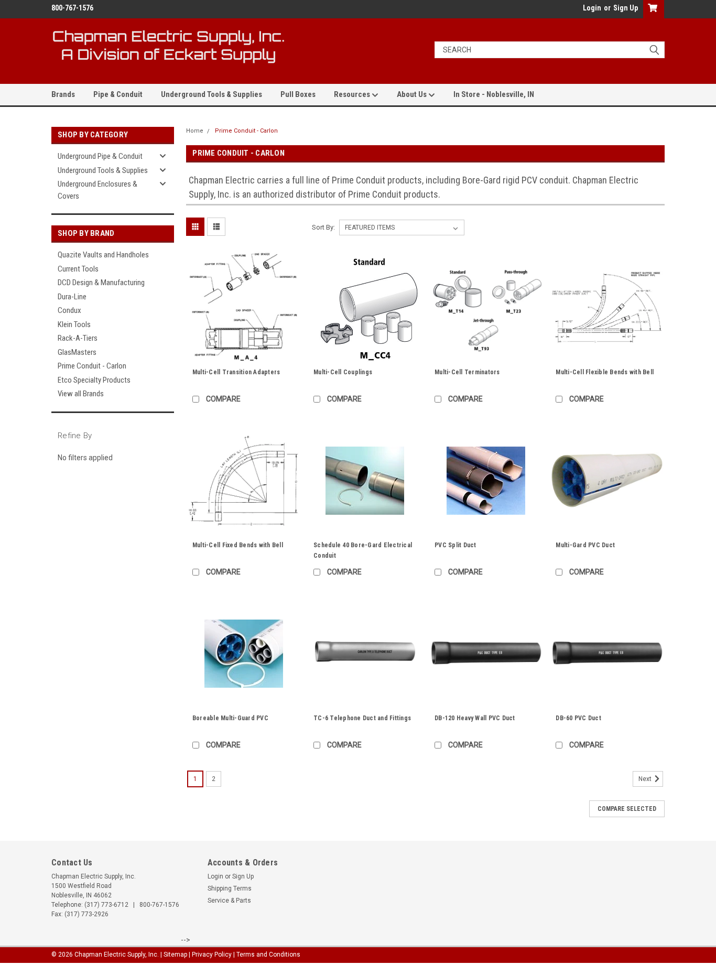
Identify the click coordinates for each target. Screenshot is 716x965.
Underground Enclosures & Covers (97, 190)
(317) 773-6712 (106, 904)
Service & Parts (229, 900)
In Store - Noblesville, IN (493, 94)
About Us (412, 94)
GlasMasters (77, 352)
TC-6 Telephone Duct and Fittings (362, 718)
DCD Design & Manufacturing (101, 282)
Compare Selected (627, 808)
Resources (353, 94)
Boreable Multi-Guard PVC (230, 718)
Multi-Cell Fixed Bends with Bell (237, 545)
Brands (63, 94)
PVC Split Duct (455, 545)
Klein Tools (74, 324)
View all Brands (81, 393)
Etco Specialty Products (94, 380)
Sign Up (625, 8)
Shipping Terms (230, 888)
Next (645, 779)
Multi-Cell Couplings (342, 372)
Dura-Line (72, 296)
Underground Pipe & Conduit (100, 156)
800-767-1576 (159, 904)
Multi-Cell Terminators (467, 372)
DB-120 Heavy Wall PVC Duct (475, 718)
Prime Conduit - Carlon (92, 366)
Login (592, 8)
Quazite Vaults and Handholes (103, 254)
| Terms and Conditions (266, 954)
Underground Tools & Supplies (211, 94)
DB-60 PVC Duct (578, 718)
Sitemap (175, 954)
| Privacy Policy (210, 954)
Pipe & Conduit (118, 94)
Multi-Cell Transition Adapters (236, 372)
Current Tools (78, 269)
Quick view (243, 356)
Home (194, 130)
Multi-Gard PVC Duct (585, 545)
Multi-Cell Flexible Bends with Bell (605, 372)
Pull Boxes (298, 94)
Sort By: (323, 227)
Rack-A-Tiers (77, 338)
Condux (69, 310)
